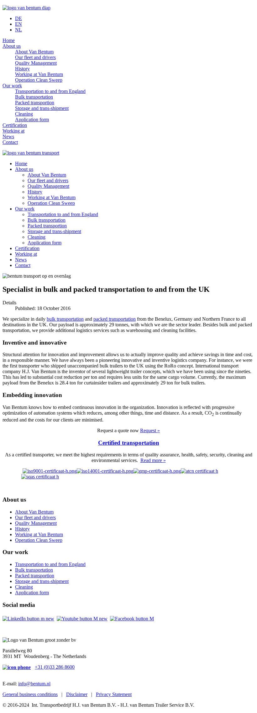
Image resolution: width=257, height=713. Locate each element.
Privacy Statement (114, 694)
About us (12, 46)
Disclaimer (76, 694)
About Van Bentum (34, 51)
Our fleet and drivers (35, 57)
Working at (13, 130)
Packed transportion (34, 102)
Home (9, 40)
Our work (12, 85)
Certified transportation (128, 442)
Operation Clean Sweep (38, 80)
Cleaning (24, 114)
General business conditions (30, 694)
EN (18, 24)
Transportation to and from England (50, 91)
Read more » (153, 460)
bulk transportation (65, 319)
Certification (15, 125)
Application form (32, 119)
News (8, 136)
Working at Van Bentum (39, 74)
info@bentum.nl (34, 683)
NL (18, 29)
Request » (150, 430)
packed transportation (114, 319)
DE (18, 18)
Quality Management (36, 63)
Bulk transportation (34, 97)
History (22, 68)
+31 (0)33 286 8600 (55, 667)
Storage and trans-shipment (42, 108)
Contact (10, 142)
